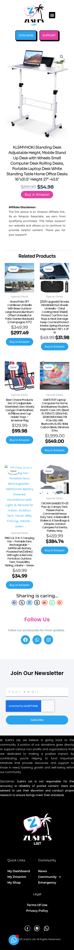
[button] (52, 15)
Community (47, 877)
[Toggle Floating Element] (14, 940)
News (42, 871)
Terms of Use (37, 905)
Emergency (47, 882)
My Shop (14, 882)
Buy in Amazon (37, 194)
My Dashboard (18, 871)
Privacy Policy (37, 911)
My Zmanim (16, 877)
